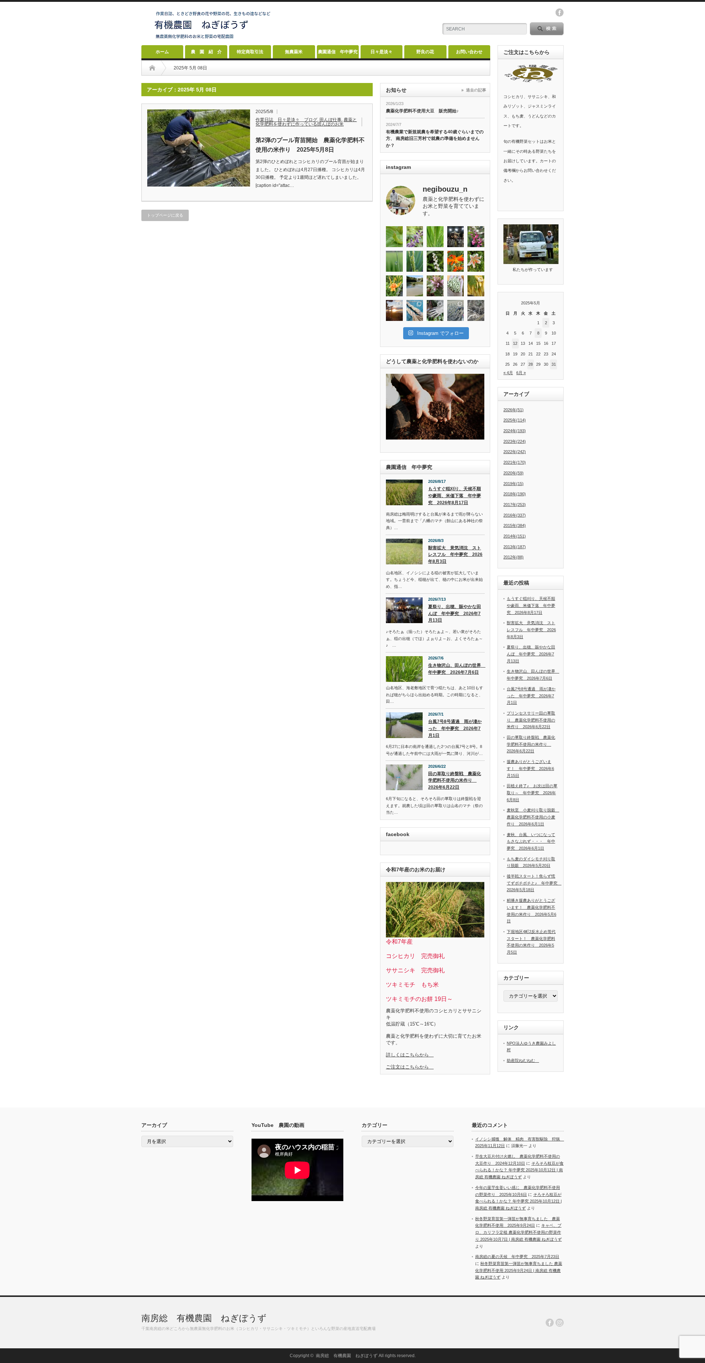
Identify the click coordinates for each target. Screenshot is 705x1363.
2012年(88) (513, 557)
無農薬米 (294, 51)
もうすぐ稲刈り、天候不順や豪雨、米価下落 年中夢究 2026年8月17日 (454, 495)
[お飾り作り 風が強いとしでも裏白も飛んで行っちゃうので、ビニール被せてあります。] (414, 310)
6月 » (521, 372)
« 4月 (508, 372)
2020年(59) (513, 473)
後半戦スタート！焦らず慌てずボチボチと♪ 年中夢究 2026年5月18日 (534, 883)
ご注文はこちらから (410, 1067)
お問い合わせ (469, 51)
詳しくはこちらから (410, 1055)
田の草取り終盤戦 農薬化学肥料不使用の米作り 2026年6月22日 (454, 780)
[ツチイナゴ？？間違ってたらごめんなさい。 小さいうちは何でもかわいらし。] (394, 236)
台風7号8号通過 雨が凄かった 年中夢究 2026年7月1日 (455, 728)
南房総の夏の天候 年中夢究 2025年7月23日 (517, 1256)
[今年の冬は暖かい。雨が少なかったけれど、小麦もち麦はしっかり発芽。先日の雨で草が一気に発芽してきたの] (455, 310)
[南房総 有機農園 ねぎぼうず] (213, 39)
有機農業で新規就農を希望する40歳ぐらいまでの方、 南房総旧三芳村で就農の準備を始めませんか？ (435, 138)
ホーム (162, 51)
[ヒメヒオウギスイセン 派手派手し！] (455, 261)
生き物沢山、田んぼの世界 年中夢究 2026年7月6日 (456, 669)
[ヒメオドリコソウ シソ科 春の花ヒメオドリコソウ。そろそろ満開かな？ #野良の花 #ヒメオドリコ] (435, 285)
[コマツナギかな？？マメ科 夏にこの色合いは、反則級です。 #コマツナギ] (475, 236)
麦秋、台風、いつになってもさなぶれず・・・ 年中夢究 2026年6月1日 (531, 841)
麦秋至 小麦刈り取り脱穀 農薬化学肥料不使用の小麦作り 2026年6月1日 (533, 817)
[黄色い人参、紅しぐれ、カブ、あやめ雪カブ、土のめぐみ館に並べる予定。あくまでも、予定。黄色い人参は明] (475, 285)
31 (554, 364)
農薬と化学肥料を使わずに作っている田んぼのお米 (306, 122)
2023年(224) (514, 441)
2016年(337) (514, 515)
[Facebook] (550, 1323)
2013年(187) (514, 547)
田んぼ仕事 (330, 119)
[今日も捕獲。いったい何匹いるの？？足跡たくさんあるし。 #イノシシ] (475, 310)
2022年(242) (514, 451)
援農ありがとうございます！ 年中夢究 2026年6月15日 (530, 768)
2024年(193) (514, 431)
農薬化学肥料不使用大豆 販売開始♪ (422, 110)
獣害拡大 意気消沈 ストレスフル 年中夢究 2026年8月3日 (455, 554)
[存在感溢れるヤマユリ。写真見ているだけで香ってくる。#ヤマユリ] (475, 261)
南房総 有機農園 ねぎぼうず (204, 1318)
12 (515, 343)
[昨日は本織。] (455, 236)
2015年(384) (514, 525)
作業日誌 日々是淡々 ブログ (286, 119)
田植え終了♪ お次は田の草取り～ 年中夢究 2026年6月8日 (532, 793)
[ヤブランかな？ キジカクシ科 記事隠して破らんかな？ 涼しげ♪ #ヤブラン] (414, 236)
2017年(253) (514, 504)
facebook (560, 12)
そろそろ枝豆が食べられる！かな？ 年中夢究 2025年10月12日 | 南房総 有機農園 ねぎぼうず (519, 1170)
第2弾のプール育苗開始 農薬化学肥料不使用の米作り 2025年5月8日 (310, 145)
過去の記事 (476, 90)
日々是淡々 (381, 51)
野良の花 (425, 51)
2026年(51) (513, 410)
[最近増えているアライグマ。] (435, 310)
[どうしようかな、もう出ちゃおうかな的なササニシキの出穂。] (435, 236)
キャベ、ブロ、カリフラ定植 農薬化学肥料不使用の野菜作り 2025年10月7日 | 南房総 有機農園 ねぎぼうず (518, 1232)
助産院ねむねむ (523, 1060)
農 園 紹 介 (206, 51)
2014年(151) (514, 536)
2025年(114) (514, 420)
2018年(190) (514, 494)
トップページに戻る (165, 215)
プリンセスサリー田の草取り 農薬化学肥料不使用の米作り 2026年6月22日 (531, 720)
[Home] (152, 68)
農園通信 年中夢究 (338, 51)
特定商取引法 (250, 51)
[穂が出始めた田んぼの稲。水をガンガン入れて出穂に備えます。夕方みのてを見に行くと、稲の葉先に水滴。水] (394, 261)
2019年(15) (513, 483)
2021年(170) (514, 462)
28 (530, 364)
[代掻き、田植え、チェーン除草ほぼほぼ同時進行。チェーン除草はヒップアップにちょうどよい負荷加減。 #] (414, 285)
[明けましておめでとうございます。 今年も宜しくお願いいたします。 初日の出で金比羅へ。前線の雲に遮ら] (394, 310)
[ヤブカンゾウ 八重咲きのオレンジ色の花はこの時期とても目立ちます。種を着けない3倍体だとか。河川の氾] (394, 285)
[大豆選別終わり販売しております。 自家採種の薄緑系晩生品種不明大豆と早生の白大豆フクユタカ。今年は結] (455, 285)
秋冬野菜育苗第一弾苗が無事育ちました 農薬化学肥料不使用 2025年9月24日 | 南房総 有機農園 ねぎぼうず (518, 1270)
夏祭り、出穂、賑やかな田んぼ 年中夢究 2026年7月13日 (454, 613)
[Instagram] (560, 1323)
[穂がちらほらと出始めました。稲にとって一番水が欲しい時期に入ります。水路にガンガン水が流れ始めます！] (414, 261)
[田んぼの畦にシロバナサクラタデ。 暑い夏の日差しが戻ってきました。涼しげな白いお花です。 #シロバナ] (435, 261)
